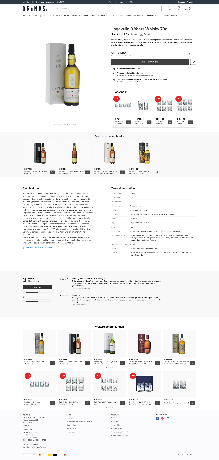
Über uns (40, 2)
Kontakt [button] (26, 415)
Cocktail (165, 15)
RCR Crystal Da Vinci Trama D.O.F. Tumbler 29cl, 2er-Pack (140, 403)
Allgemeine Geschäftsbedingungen (80, 421)
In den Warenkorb (150, 62)
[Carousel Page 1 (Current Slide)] (106, 367)
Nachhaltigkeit (116, 428)
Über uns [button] (115, 415)
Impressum (71, 432)
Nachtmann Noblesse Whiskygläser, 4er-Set (120, 124)
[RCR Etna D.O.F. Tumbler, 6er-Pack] (109, 384)
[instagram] (162, 418)
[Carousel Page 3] (110, 367)
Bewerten (37, 287)
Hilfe (32, 2)
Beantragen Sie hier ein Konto (129, 82)
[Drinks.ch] (35, 8)
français (190, 2)
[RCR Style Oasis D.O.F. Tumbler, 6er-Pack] (184, 105)
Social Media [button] (161, 414)
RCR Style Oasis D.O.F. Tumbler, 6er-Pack (182, 124)
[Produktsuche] (52, 8)
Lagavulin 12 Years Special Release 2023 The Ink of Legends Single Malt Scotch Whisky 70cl (139, 174)
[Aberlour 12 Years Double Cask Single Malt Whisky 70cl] (144, 343)
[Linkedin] (167, 418)
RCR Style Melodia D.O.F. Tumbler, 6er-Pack (68, 403)
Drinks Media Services (119, 435)
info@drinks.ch (28, 435)
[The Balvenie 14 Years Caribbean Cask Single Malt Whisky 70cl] (179, 343)
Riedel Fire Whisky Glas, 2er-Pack (176, 403)
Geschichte (115, 425)
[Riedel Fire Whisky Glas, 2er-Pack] (179, 384)
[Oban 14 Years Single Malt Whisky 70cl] (39, 343)
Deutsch (181, 2)
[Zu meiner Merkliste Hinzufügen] (193, 62)
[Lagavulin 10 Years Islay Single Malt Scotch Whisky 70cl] (109, 153)
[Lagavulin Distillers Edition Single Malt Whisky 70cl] (74, 153)
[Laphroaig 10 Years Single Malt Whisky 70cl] (109, 343)
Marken (174, 15)
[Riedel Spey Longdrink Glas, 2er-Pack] (143, 105)
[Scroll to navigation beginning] (2, 16)
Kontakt (26, 2)
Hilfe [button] (69, 415)
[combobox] (106, 8)
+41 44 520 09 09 (30, 432)
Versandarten (72, 428)
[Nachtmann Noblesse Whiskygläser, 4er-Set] (122, 105)
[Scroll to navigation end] (216, 16)
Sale (30, 15)
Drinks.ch (188, 455)
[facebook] (157, 418)
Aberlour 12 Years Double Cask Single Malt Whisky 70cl (140, 363)
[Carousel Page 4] (112, 367)
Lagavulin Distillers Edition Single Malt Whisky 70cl (71, 172)
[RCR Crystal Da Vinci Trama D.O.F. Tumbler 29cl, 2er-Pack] (144, 384)
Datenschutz (72, 425)
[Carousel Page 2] (108, 367)
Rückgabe (71, 418)
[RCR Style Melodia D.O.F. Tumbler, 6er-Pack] (164, 105)
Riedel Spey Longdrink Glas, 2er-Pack (139, 124)
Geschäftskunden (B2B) (55, 2)
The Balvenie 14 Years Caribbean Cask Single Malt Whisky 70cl (176, 363)
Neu (24, 15)
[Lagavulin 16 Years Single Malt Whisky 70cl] (39, 153)
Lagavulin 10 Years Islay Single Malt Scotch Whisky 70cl (105, 172)
